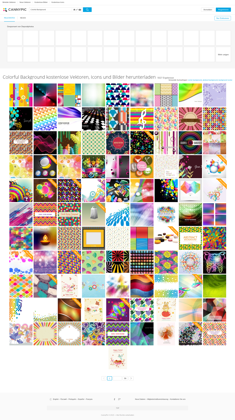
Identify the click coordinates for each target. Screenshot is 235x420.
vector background (195, 80)
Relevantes (9, 18)
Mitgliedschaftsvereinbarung (157, 399)
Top (117, 408)
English (56, 399)
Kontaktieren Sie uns (177, 399)
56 (125, 378)
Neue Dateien (140, 399)
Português (72, 399)
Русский (64, 399)
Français (89, 399)
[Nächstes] (131, 378)
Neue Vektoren (25, 2)
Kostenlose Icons (58, 2)
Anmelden (207, 10)
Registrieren (223, 10)
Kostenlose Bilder (41, 2)
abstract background (210, 80)
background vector (225, 80)
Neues (23, 18)
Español (81, 399)
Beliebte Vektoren (9, 2)
